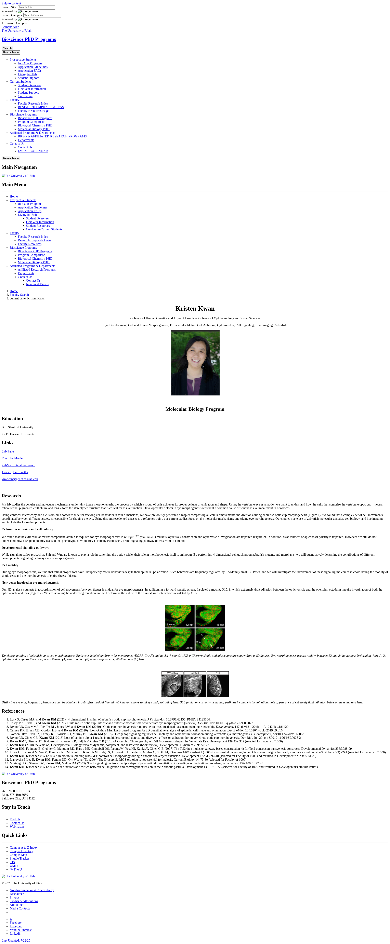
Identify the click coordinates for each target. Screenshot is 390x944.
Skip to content (11, 3)
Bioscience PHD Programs (35, 118)
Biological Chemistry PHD (35, 125)
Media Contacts (20, 908)
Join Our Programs (30, 63)
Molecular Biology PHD (34, 129)
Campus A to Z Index (23, 847)
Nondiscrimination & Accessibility (32, 890)
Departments (26, 140)
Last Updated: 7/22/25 (16, 940)
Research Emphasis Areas (34, 240)
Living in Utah (27, 74)
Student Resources (38, 225)
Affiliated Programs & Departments (32, 132)
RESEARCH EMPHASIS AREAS (41, 107)
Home (14, 196)
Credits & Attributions (24, 901)
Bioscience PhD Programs (29, 39)
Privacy (15, 897)
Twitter (6, 472)
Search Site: (9, 7)
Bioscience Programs (23, 114)
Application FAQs (29, 70)
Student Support (28, 78)
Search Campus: (12, 15)
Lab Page (8, 451)
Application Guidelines (33, 67)
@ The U (16, 869)
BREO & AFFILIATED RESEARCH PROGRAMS (52, 136)
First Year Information (32, 89)
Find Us (15, 819)
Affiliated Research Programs (37, 269)
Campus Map (18, 855)
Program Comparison (31, 121)
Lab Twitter (20, 472)
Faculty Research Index (33, 103)
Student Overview (29, 85)
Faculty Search (19, 294)
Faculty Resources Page (33, 110)
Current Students (20, 81)
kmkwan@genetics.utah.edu (20, 479)
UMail (14, 865)
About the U (18, 904)
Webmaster (17, 826)
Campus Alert (10, 27)
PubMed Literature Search (18, 465)
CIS (12, 862)
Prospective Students (23, 59)
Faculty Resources (29, 244)
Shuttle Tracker (19, 858)
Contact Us (17, 143)
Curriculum (25, 96)
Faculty (14, 100)
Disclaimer (17, 893)
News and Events (37, 284)
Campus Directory (21, 851)
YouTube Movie (12, 458)
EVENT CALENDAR (33, 151)
